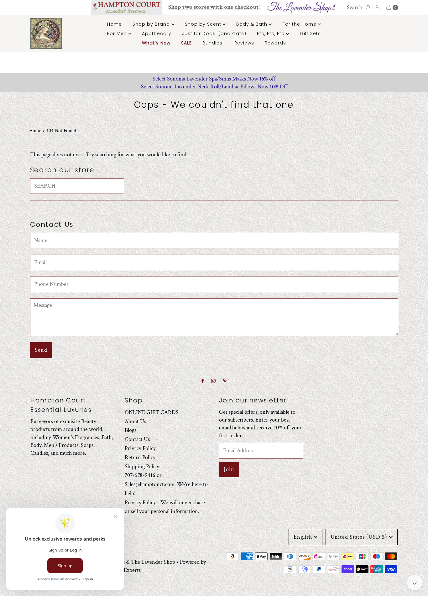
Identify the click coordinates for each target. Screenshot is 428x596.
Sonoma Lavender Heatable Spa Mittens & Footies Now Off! (313, 78)
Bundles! (213, 43)
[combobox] (357, 7)
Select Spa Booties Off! (314, 86)
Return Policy (140, 457)
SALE (186, 43)
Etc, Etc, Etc (271, 33)
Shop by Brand (152, 24)
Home (114, 24)
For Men (117, 33)
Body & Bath (252, 24)
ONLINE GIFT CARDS (152, 412)
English (303, 537)
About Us (135, 421)
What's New (156, 43)
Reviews (244, 43)
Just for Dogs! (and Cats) (214, 33)
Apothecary (156, 33)
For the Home (300, 24)
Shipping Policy (142, 466)
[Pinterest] (225, 381)
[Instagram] (213, 381)
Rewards (275, 43)
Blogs (130, 430)
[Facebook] (202, 381)
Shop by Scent (204, 24)
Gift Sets (310, 33)
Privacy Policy (140, 448)
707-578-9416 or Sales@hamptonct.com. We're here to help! (166, 484)
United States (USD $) (359, 537)
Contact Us (137, 439)
